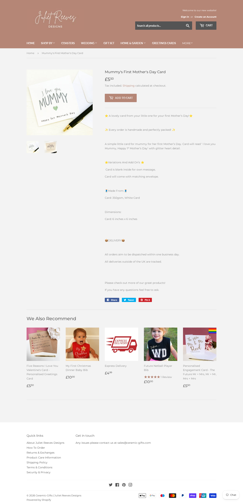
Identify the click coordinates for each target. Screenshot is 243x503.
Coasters (68, 43)
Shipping (129, 85)
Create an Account (205, 16)
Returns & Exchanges (40, 452)
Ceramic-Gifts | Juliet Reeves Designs (58, 495)
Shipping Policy (37, 462)
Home (31, 43)
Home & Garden (132, 43)
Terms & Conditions (39, 467)
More (186, 43)
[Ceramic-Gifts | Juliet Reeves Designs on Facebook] (117, 485)
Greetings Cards (164, 43)
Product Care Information (44, 457)
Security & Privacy (38, 472)
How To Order (36, 447)
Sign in (185, 16)
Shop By (47, 43)
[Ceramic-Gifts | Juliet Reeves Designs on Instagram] (130, 485)
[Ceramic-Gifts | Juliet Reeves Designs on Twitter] (111, 485)
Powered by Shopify (39, 499)
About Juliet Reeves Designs (45, 442)
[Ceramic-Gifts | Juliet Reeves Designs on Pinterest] (124, 485)
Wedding (88, 43)
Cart (209, 25)
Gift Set (108, 43)
